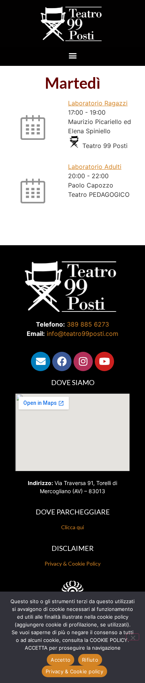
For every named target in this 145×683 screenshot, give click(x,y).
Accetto (60, 660)
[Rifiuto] (132, 636)
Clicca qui (72, 527)
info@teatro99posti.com (82, 333)
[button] (72, 55)
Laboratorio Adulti (94, 166)
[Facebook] (62, 361)
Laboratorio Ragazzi (98, 103)
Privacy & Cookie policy (74, 671)
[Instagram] (83, 361)
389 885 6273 (88, 324)
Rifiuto (90, 660)
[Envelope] (40, 361)
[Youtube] (104, 361)
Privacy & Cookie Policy (72, 563)
